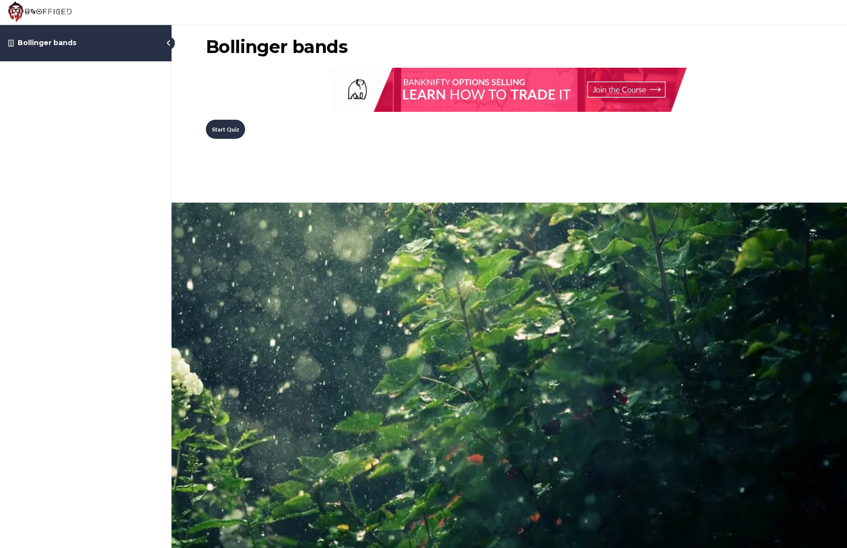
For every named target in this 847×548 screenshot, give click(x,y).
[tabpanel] (509, 90)
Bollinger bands (47, 42)
